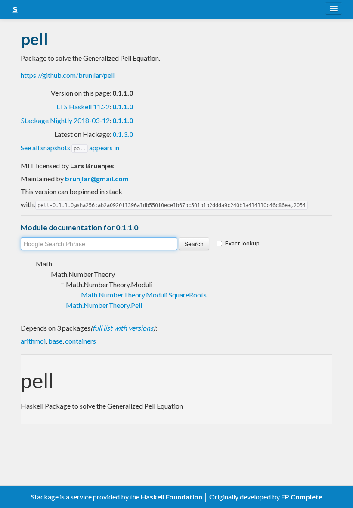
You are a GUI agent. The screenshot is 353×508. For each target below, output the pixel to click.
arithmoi (33, 341)
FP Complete (301, 497)
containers (80, 341)
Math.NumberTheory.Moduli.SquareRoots (144, 295)
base (55, 341)
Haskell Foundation (171, 497)
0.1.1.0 (122, 106)
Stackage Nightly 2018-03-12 (65, 120)
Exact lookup (242, 243)
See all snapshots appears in (70, 147)
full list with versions (123, 328)
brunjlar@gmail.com (97, 178)
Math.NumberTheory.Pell (104, 305)
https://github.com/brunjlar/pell (68, 75)
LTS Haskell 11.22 (83, 106)
